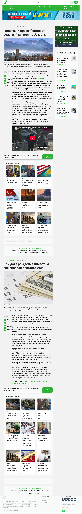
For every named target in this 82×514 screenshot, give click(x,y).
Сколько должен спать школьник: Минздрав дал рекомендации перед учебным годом (62, 74)
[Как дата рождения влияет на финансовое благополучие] (74, 58)
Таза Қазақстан (25, 6)
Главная (6, 27)
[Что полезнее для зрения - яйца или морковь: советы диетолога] (74, 97)
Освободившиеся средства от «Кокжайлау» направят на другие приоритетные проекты (38, 252)
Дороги (41, 6)
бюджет (29, 241)
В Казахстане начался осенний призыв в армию (18, 251)
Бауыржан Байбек (11, 241)
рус (76, 2)
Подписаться (47, 157)
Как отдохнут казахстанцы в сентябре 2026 (61, 87)
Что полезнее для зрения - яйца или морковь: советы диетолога (62, 98)
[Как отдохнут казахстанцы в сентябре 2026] (74, 87)
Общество (46, 6)
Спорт (61, 6)
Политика (12, 6)
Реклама (44, 502)
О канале (44, 498)
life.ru (37, 324)
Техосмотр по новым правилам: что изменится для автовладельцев (63, 111)
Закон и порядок (34, 6)
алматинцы (22, 241)
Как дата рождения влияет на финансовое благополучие (62, 59)
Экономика (18, 6)
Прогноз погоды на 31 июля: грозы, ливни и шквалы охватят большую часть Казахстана (39, 492)
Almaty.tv (40, 78)
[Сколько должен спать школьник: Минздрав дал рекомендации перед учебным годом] (74, 71)
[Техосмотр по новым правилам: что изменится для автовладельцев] (74, 110)
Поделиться (10, 76)
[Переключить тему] (38, 2)
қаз (72, 2)
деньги (8, 480)
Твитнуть (9, 79)
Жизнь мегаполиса (54, 6)
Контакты (44, 500)
